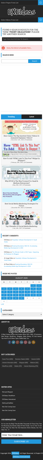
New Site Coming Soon (9, 406)
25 (9, 298)
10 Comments (28, 162)
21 (27, 295)
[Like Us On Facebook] (10, 344)
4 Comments (26, 228)
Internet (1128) (35, 359)
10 (4, 291)
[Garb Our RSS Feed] (34, 344)
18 (9, 295)
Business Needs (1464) (22, 359)
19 (15, 295)
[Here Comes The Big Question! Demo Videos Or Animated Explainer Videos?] (21, 134)
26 (15, 298)
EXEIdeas (7, 240)
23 (39, 295)
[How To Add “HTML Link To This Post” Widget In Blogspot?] (21, 156)
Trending (11, 117)
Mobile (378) (18, 366)
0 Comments (28, 140)
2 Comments (28, 207)
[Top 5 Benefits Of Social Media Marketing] (21, 224)
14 (27, 291)
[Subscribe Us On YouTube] (30, 344)
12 (15, 291)
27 (21, 298)
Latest (31, 117)
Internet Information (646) (9, 362)
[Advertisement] (21, 89)
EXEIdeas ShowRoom (8, 395)
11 (9, 291)
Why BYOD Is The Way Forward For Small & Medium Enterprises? (21, 182)
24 (4, 298)
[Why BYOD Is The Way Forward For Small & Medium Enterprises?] (21, 179)
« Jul (2, 304)
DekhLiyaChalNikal (7, 403)
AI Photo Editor (8, 264)
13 (21, 291)
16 (39, 291)
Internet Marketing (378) (31, 366)
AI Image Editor (8, 258)
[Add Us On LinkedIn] (22, 344)
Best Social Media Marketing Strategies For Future (21, 205)
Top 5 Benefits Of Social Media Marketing (21, 226)
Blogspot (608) (23, 362)
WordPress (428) (7, 366)
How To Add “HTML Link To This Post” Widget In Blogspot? (21, 159)
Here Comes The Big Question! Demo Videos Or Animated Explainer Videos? (21, 137)
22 (33, 295)
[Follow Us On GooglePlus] (18, 344)
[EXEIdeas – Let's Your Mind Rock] (21, 15)
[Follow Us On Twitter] (14, 344)
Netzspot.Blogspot (7, 392)
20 (21, 295)
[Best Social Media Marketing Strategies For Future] (21, 201)
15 (33, 291)
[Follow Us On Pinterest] (26, 344)
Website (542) (34, 362)
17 (4, 295)
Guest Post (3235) (7, 359)
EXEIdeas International (9, 399)
